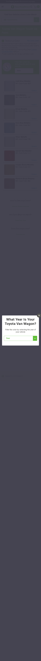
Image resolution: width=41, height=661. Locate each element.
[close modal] (39, 315)
